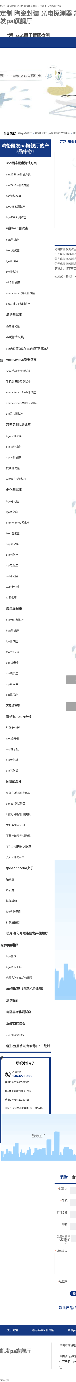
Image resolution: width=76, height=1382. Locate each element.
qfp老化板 (12, 759)
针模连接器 (13, 922)
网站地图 (24, 1341)
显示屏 (10, 890)
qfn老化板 (12, 770)
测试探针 (12, 1000)
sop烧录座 (12, 662)
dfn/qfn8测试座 (15, 619)
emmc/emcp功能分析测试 (22, 403)
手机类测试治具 (15, 825)
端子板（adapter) (18, 716)
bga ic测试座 (14, 436)
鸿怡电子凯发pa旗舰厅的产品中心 (52, 133)
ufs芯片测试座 (14, 413)
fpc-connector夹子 (19, 868)
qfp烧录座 (12, 684)
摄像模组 (11, 900)
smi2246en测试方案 (18, 174)
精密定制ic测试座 (18, 424)
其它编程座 (13, 705)
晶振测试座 (14, 314)
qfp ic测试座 (13, 457)
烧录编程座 (14, 608)
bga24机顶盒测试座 (18, 303)
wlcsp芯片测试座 (16, 478)
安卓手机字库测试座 (18, 370)
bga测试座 (12, 239)
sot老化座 (12, 576)
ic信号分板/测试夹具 (18, 814)
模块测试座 (13, 468)
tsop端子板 (12, 738)
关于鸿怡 (12, 1330)
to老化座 (11, 597)
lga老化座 (12, 511)
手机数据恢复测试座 (18, 381)
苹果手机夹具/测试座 (18, 846)
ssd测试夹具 (13, 195)
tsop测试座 (12, 250)
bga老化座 (12, 501)
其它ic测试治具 (15, 857)
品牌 (22, 60)
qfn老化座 (12, 554)
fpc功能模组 (13, 911)
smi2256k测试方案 (17, 185)
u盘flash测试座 (17, 228)
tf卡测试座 (12, 271)
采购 (37, 60)
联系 (52, 60)
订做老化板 (13, 727)
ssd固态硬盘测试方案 (21, 163)
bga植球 (11, 956)
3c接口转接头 (15, 1023)
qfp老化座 (12, 565)
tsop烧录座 (12, 651)
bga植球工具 (14, 967)
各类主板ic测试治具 (18, 792)
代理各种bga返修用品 (19, 977)
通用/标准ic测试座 (43, 1330)
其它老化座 (13, 586)
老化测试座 (14, 489)
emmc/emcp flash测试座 (21, 392)
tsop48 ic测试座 (15, 206)
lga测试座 (12, 261)
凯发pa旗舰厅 (25, 133)
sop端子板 (12, 749)
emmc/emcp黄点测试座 (20, 293)
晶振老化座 (13, 326)
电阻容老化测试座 (18, 1012)
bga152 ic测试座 (16, 217)
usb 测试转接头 (15, 1035)
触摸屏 (10, 879)
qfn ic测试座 (13, 446)
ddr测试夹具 (15, 337)
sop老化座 (12, 544)
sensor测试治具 (15, 803)
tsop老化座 (12, 533)
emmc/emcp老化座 (17, 522)
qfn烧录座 (12, 673)
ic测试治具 (13, 781)
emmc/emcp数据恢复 (21, 359)
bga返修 (12, 945)
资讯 (7, 60)
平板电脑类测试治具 (18, 835)
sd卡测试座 (13, 282)
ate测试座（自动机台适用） (25, 988)
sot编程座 (12, 694)
